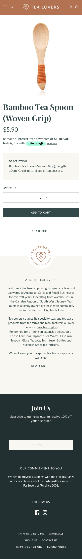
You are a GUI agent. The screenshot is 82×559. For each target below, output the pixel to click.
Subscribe (40, 445)
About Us (31, 540)
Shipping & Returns (31, 533)
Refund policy (56, 546)
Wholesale (56, 533)
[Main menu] (5, 7)
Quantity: (10, 187)
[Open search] (12, 7)
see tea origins (47, 327)
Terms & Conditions (29, 546)
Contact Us (49, 540)
